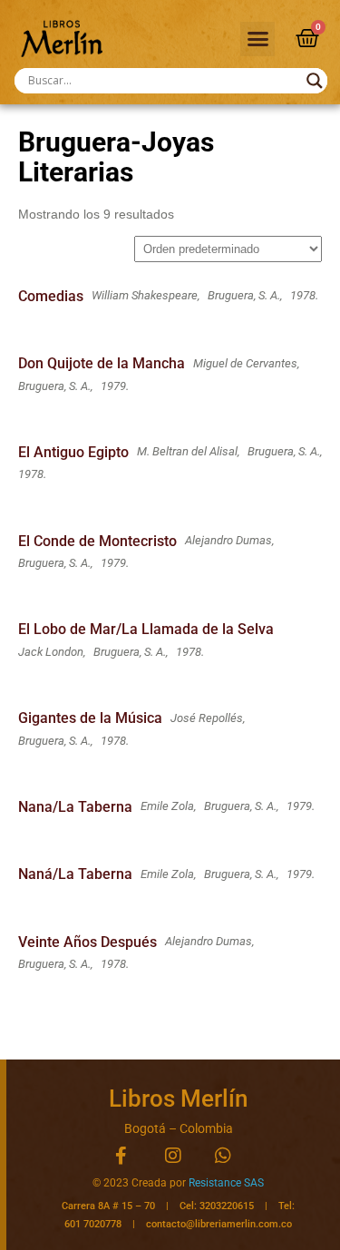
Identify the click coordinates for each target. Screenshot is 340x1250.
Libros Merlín (178, 1098)
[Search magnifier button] (314, 80)
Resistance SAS (226, 1183)
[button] (257, 39)
